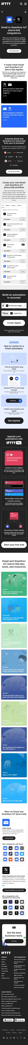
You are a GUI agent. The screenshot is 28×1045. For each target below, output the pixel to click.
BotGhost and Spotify (19, 973)
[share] (26, 12)
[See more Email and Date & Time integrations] (19, 859)
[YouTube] (14, 1038)
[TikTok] (21, 1038)
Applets (3, 964)
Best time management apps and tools (11, 998)
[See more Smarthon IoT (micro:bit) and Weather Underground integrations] (7, 913)
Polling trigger (12, 236)
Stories (3, 961)
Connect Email (9, 838)
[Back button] (2, 12)
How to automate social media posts (10, 1012)
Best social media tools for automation (11, 1015)
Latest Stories (6, 992)
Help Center (4, 968)
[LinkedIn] (7, 1038)
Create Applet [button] (14, 323)
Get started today (14, 51)
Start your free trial (14, 544)
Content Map (4, 971)
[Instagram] (10, 1038)
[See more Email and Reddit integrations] (7, 859)
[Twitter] (17, 1038)
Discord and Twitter (19, 987)
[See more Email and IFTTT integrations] (19, 848)
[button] (25, 4)
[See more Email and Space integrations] (7, 853)
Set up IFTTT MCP (14, 171)
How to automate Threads (8, 1010)
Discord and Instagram (20, 959)
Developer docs (5, 978)
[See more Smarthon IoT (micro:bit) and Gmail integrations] (19, 913)
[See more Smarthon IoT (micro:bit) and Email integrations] (7, 907)
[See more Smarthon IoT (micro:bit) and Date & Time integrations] (19, 901)
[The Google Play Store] (20, 1020)
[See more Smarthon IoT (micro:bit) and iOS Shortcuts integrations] (7, 901)
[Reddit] (24, 1038)
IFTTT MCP (4, 966)
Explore (4, 957)
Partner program (21, 1030)
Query (10, 246)
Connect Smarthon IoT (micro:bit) (14, 890)
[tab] (3, 205)
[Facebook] (4, 1038)
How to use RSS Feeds (7, 1003)
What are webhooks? (6, 1006)
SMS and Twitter (18, 975)
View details (7, 219)
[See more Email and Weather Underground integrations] (7, 848)
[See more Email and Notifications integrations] (19, 853)
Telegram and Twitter (19, 985)
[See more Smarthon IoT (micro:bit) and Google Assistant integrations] (19, 907)
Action (10, 215)
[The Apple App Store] (8, 1020)
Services (3, 959)
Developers (5, 1030)
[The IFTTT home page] (5, 3)
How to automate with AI (7, 994)
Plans (2, 975)
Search (3, 973)
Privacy (14, 1032)
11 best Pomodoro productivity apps (10, 1008)
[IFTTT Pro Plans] (23, 245)
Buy (3, 885)
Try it (22, 219)
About (20, 1032)
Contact (8, 1032)
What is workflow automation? (9, 1001)
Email (4, 27)
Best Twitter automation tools (9, 996)
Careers (12, 1030)
